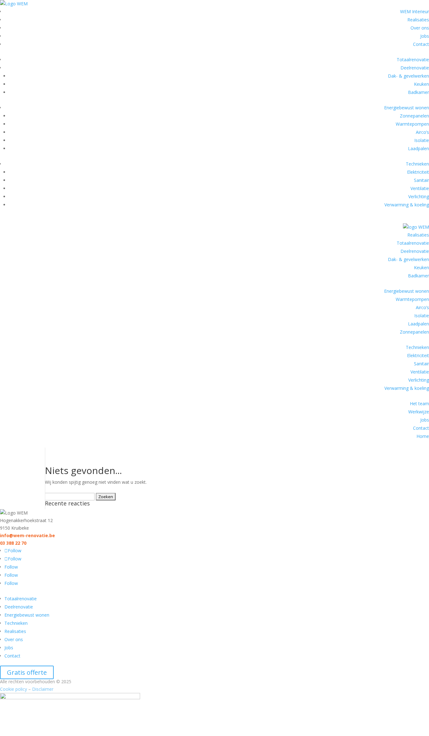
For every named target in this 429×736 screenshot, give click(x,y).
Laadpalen (418, 148)
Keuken (421, 84)
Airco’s (422, 132)
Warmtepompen (412, 124)
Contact (421, 44)
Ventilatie (419, 188)
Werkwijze (418, 412)
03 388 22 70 (13, 543)
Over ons (419, 28)
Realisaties (418, 20)
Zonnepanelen (414, 116)
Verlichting (418, 196)
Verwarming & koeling (406, 205)
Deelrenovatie (414, 68)
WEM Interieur (414, 11)
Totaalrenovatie (413, 60)
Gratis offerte (27, 672)
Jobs (424, 36)
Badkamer (418, 92)
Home (422, 436)
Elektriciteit (418, 172)
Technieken (417, 164)
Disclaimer (42, 689)
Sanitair (421, 180)
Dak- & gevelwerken (408, 76)
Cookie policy (13, 689)
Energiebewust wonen (406, 108)
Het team (419, 403)
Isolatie (421, 140)
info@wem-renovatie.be (27, 535)
